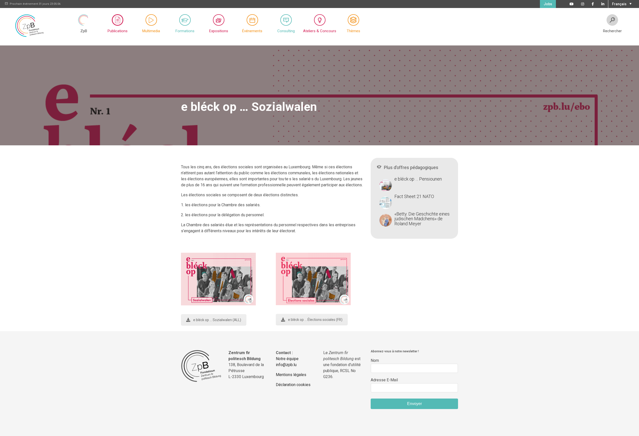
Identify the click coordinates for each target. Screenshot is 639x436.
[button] (621, 3)
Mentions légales (291, 374)
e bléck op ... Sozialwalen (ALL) (217, 320)
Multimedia (151, 31)
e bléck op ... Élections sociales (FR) (315, 320)
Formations (184, 31)
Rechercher (612, 31)
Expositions (218, 31)
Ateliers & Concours (319, 31)
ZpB (83, 31)
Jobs (548, 4)
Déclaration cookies (293, 384)
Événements (252, 31)
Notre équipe (287, 358)
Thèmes (353, 31)
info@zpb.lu (286, 364)
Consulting (286, 31)
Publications (118, 31)
